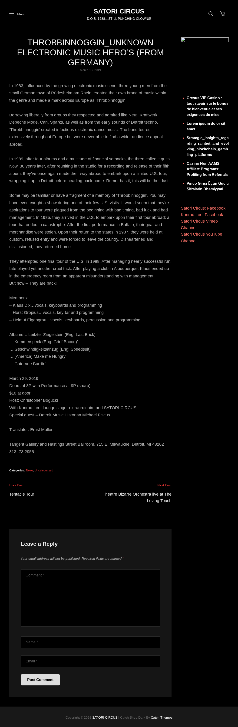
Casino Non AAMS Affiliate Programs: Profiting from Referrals (207, 169)
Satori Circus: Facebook (203, 208)
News (29, 470)
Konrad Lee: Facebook (202, 214)
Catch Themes (161, 717)
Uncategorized (44, 470)
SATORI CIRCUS (119, 11)
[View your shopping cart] (223, 14)
